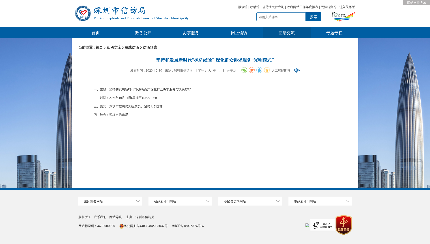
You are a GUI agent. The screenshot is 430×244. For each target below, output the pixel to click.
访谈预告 (150, 47)
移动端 (255, 6)
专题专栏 (334, 32)
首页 (96, 32)
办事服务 (191, 32)
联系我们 (100, 216)
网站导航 (115, 216)
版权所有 (84, 216)
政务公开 (143, 32)
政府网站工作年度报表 (302, 6)
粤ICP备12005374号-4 (188, 225)
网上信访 (239, 32)
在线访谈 (132, 47)
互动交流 (287, 32)
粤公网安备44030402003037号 (146, 225)
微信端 (243, 6)
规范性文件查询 (273, 6)
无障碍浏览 (329, 6)
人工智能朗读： (283, 70)
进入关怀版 (347, 6)
